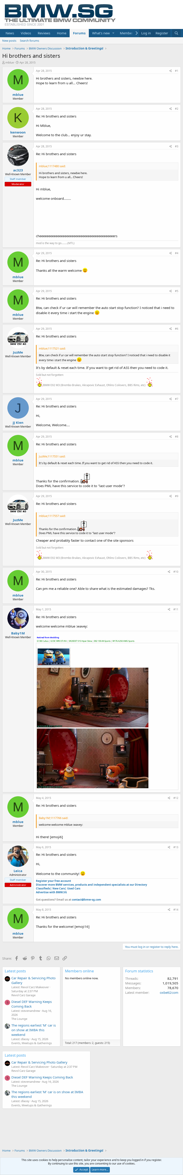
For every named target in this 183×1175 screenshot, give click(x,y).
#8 (176, 436)
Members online (79, 970)
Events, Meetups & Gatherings (31, 1043)
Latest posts (15, 970)
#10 (175, 572)
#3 (176, 146)
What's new (101, 33)
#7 (176, 399)
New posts (9, 41)
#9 (176, 496)
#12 (175, 798)
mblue (9, 62)
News (10, 33)
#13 (175, 847)
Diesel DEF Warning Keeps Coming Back (31, 1003)
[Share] (170, 71)
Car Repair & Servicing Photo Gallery (39, 1062)
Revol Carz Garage (23, 995)
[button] (113, 33)
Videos (26, 33)
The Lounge (19, 1019)
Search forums (29, 41)
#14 (175, 910)
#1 (176, 71)
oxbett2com (169, 992)
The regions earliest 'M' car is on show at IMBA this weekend (33, 1030)
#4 (176, 253)
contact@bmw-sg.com (86, 899)
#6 (176, 329)
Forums (79, 33)
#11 (175, 609)
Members (127, 33)
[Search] (176, 33)
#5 (176, 291)
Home (61, 33)
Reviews (44, 33)
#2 (176, 109)
